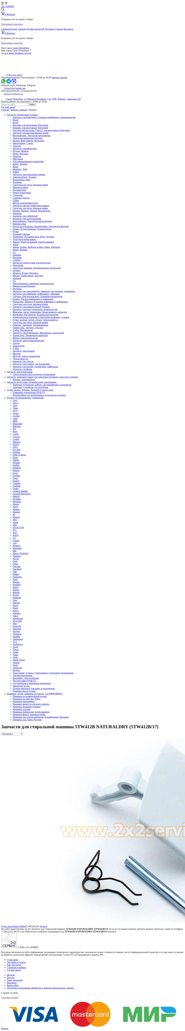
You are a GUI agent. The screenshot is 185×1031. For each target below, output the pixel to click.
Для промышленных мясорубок (28, 161)
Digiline (16, 452)
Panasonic (17, 577)
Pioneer (16, 582)
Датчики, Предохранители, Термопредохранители (37, 296)
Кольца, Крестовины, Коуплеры (28, 140)
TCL (15, 642)
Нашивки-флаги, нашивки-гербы (29, 714)
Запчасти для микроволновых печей (31, 133)
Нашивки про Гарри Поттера (27, 719)
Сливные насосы (21, 198)
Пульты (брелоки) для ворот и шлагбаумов (34, 688)
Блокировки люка (21, 179)
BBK (15, 421)
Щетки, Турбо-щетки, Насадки (28, 275)
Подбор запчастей (35, 29)
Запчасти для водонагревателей (28, 340)
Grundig (16, 483)
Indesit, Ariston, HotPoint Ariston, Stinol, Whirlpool (36, 247)
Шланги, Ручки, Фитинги (25, 273)
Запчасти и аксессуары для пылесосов (31, 263)
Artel (15, 418)
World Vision (19, 660)
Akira (15, 408)
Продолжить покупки (12, 24)
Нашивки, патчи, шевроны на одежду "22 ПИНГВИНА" (35, 693)
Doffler (16, 465)
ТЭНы (16, 200)
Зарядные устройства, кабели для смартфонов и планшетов (42, 385)
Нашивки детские (21, 709)
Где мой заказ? (8, 107)
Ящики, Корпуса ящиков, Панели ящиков (33, 242)
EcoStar (16, 475)
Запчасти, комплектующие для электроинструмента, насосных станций (42, 377)
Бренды (10, 977)
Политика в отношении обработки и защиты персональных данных (40, 988)
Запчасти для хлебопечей (25, 216)
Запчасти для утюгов (23, 361)
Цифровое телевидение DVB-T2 (29, 392)
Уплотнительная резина (24, 239)
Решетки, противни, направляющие (30, 325)
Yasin (15, 665)
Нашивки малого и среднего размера (31, 704)
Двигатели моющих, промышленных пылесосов (37, 268)
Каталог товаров (18, 29)
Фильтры (17, 213)
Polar (15, 579)
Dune (15, 457)
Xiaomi (16, 662)
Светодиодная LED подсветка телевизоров (34, 374)
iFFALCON (18, 527)
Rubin (15, 587)
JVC (15, 530)
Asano (16, 413)
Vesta (15, 657)
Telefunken (18, 639)
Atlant (15, 244)
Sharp (15, 608)
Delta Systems (19, 455)
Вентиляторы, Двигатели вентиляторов (32, 221)
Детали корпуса (20, 359)
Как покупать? (14, 965)
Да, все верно (8, 53)
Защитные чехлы (21, 686)
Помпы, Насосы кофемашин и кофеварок (33, 299)
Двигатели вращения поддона (27, 138)
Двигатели (18, 265)
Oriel (15, 561)
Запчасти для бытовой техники (22, 115)
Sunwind (17, 626)
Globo (15, 488)
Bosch (15, 122)
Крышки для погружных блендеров (30, 127)
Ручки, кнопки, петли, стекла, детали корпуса (35, 320)
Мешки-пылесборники (24, 286)
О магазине (12, 959)
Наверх (4, 1028)
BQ (14, 429)
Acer (15, 400)
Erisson (16, 470)
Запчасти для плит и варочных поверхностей (35, 309)
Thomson (17, 634)
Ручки (16, 231)
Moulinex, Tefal (20, 169)
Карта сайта (13, 985)
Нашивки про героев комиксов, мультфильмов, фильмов (41, 717)
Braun (15, 120)
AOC (15, 410)
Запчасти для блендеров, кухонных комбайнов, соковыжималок (44, 117)
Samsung (17, 255)
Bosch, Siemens (20, 164)
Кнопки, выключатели (24, 379)
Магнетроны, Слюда (23, 143)
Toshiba (16, 636)
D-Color (16, 449)
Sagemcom (18, 618)
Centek (16, 439)
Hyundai (17, 499)
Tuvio (15, 647)
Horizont (17, 501)
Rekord (16, 592)
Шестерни (18, 159)
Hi (14, 514)
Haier (15, 507)
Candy (16, 434)
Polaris (16, 172)
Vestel (15, 652)
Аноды (16, 343)
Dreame (16, 462)
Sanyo (15, 610)
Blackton (17, 426)
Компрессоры (19, 224)
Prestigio (17, 584)
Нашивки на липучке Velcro (26, 699)
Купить (43, 926)
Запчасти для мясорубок (25, 148)
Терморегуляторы (21, 234)
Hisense (16, 512)
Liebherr (17, 260)
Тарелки (17, 146)
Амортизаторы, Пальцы (24, 177)
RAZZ (16, 595)
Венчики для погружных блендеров (30, 125)
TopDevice (18, 644)
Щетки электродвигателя (25, 203)
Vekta (15, 655)
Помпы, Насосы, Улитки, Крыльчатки (31, 211)
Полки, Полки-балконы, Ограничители (32, 229)
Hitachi (16, 496)
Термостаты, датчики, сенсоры (28, 327)
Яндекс (16, 670)
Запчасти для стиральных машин (29, 174)
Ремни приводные (22, 192)
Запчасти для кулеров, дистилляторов (31, 364)
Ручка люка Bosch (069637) (14, 926)
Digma (16, 460)
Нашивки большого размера (26, 706)
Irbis (15, 525)
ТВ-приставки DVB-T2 (24, 680)
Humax (16, 509)
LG (14, 252)
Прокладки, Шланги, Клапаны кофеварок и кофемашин (40, 301)
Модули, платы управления (26, 356)
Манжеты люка (20, 187)
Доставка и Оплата (16, 962)
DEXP (16, 444)
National (17, 556)
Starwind (17, 629)
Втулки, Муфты (20, 151)
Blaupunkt (17, 423)
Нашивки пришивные (24, 701)
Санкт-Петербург (20, 48)
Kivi (15, 533)
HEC (15, 520)
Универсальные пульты (24, 691)
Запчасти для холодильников (27, 218)
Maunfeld (17, 548)
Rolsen (16, 590)
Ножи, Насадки (20, 153)
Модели (11, 975)
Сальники (18, 195)
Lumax (16, 540)
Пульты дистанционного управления (25, 398)
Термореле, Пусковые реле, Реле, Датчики (33, 237)
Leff (15, 543)
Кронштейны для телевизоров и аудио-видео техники (39, 395)
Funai (15, 478)
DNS (15, 447)
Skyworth (17, 621)
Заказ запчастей (14, 980)
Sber (15, 623)
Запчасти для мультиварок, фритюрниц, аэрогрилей (38, 333)
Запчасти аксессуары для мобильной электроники (31, 382)
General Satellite (20, 491)
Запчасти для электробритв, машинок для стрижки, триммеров (44, 291)
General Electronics (22, 494)
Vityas (15, 649)
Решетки (17, 156)
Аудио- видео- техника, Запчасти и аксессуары (30, 390)
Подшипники (19, 190)
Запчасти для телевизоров (20, 372)
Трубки (16, 270)
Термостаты (18, 346)
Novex (16, 558)
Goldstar (17, 486)
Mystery (16, 545)
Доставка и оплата (54, 29)
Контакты (68, 29)
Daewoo (17, 442)
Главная (5, 29)
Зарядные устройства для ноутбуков (30, 387)
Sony (15, 600)
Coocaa (16, 436)
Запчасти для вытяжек (24, 351)
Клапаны (17, 182)
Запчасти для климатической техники (31, 307)
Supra (15, 605)
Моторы (17, 353)
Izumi (15, 522)
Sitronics (17, 613)
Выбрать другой (23, 53)
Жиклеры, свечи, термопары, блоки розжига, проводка (40, 312)
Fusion (16, 481)
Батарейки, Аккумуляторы (26, 678)
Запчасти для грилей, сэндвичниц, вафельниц (35, 366)
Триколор (17, 668)
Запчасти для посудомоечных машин (31, 205)
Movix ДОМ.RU (21, 553)
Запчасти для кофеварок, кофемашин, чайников (36, 294)
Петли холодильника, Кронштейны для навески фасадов (41, 226)
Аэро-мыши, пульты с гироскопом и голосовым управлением (43, 673)
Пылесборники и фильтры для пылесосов (33, 283)
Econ (15, 473)
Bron (15, 431)
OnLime (16, 566)
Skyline (16, 631)
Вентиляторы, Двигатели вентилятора (32, 135)
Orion (15, 564)
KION (16, 535)
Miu (14, 551)
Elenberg (17, 468)
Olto (15, 571)
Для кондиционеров (23, 675)
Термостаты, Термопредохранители (30, 335)
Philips (16, 574)
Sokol (15, 616)
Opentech (17, 569)
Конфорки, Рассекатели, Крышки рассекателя (35, 314)
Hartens (16, 517)
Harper (16, 504)
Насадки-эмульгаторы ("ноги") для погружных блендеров (41, 130)
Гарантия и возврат (16, 967)
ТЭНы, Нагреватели (23, 330)
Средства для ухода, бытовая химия (30, 185)
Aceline (16, 416)
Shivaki (16, 603)
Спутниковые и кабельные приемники (32, 683)
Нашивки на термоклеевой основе (30, 696)
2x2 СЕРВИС (7, 6)
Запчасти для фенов (22, 369)
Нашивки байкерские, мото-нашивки (31, 712)
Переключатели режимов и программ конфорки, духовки (41, 317)
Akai (15, 405)
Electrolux (17, 257)
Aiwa (15, 403)
